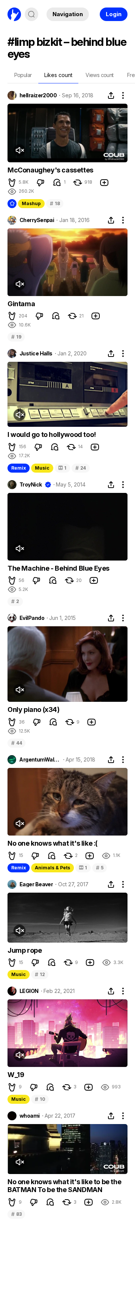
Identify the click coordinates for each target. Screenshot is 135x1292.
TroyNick (31, 484)
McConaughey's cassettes (50, 170)
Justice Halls (36, 353)
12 (40, 974)
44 (16, 743)
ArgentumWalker (39, 759)
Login (114, 14)
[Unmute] (20, 150)
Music (42, 468)
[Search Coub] (31, 14)
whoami (30, 1115)
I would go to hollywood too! (52, 434)
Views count (99, 75)
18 (55, 203)
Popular (23, 75)
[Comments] (57, 182)
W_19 (16, 1075)
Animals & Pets (52, 867)
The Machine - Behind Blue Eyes (59, 568)
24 (80, 468)
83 (16, 1214)
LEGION (29, 991)
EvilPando (32, 618)
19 (16, 337)
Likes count (58, 75)
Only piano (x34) (34, 709)
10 (40, 1099)
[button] (12, 182)
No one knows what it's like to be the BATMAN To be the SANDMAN (64, 1186)
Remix (18, 468)
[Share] (111, 95)
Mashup (31, 203)
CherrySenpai (37, 220)
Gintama (21, 304)
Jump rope (25, 950)
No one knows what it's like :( (53, 843)
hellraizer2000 (38, 95)
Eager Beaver (36, 884)
